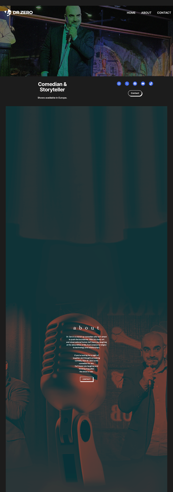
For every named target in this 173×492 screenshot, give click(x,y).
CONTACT (87, 379)
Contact (135, 93)
